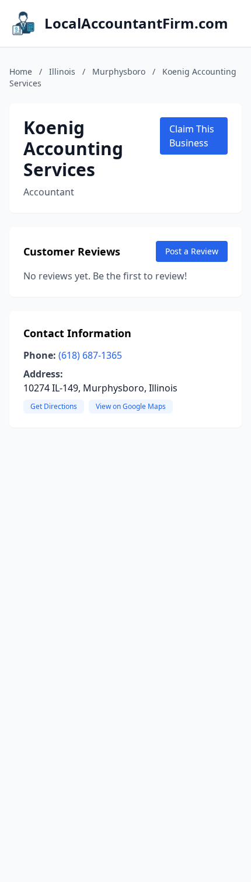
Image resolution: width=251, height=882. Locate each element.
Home (20, 71)
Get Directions (53, 406)
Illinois (62, 71)
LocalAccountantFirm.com (136, 23)
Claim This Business (191, 136)
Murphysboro (118, 71)
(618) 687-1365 (90, 355)
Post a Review (191, 251)
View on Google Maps (131, 406)
